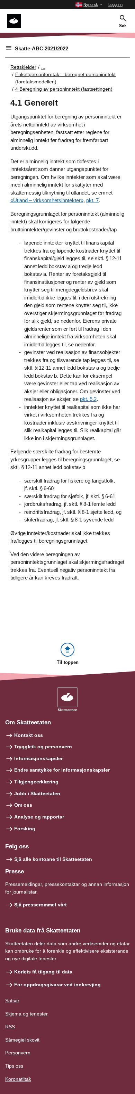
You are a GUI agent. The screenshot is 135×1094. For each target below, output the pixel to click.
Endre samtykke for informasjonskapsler (62, 770)
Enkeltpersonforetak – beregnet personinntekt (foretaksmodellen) (65, 78)
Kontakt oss (28, 735)
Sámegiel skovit (22, 1040)
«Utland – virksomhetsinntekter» (46, 200)
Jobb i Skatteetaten (37, 793)
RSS (10, 1026)
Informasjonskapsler (38, 758)
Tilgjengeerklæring (36, 781)
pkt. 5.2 (88, 399)
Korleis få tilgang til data (43, 971)
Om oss (23, 805)
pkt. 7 (92, 200)
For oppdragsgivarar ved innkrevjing (57, 984)
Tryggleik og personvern (43, 746)
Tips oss (14, 1066)
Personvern (17, 1052)
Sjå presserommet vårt (40, 904)
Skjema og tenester (26, 1014)
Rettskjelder (23, 67)
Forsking (24, 828)
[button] (88, 5)
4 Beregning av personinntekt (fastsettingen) (63, 89)
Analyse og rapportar (39, 817)
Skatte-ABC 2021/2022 (41, 48)
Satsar (12, 1000)
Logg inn (115, 4)
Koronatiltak (18, 1079)
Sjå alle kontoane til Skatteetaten (53, 859)
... (43, 67)
